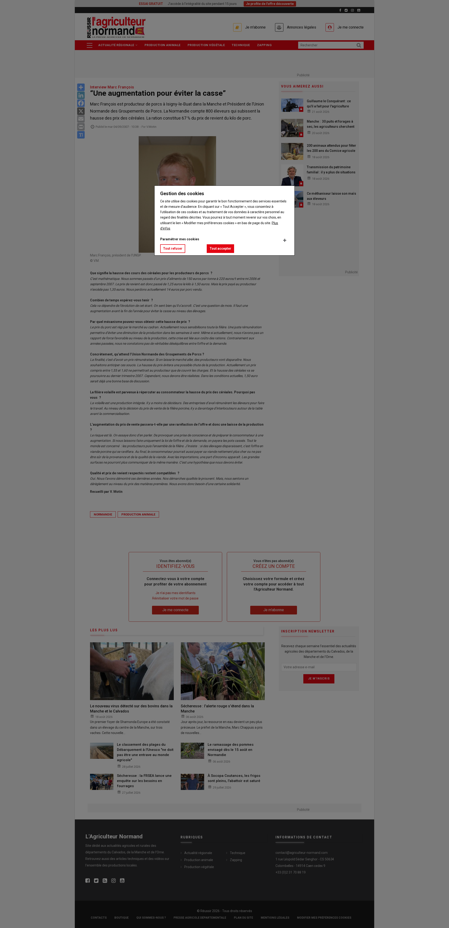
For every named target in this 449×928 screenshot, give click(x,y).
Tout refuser (172, 248)
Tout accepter (220, 248)
